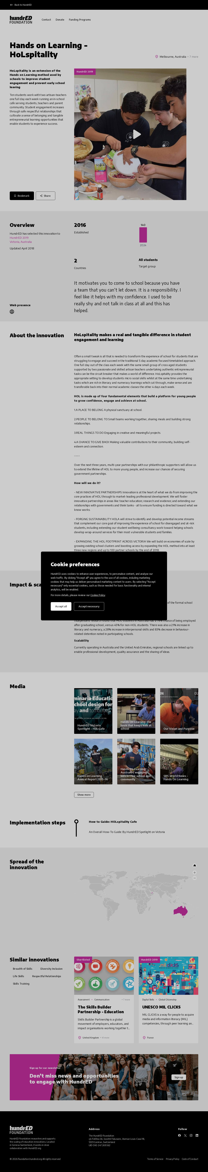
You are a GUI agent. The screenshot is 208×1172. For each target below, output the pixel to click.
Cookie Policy (97, 595)
